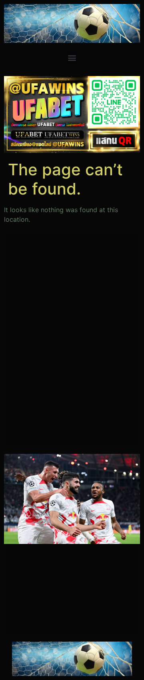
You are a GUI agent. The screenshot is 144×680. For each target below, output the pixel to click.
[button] (72, 57)
